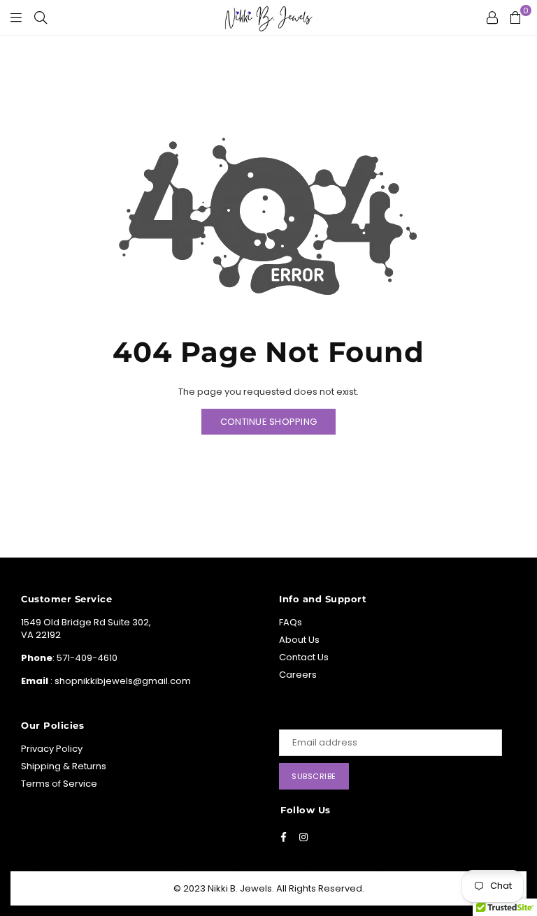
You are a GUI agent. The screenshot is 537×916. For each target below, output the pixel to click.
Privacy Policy (52, 748)
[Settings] (492, 17)
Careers (298, 674)
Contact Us (304, 657)
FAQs (290, 622)
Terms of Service (59, 783)
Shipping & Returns (63, 766)
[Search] (40, 17)
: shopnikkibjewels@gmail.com (119, 681)
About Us (299, 639)
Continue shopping (268, 421)
